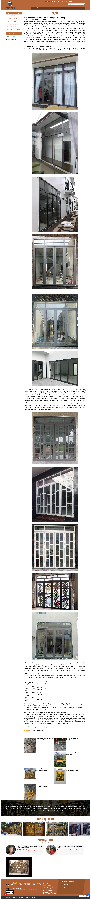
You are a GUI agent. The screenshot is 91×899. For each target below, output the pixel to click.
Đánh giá (41, 730)
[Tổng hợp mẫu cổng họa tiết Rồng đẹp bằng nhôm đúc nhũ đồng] (30, 779)
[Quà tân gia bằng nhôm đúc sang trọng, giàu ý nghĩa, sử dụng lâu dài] (60, 783)
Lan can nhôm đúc (12, 18)
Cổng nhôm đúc (11, 16)
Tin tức (75, 8)
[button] (31, 867)
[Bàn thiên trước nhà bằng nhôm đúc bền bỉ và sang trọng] (60, 767)
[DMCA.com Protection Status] (10, 893)
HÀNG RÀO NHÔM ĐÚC (48, 890)
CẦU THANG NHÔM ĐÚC (48, 888)
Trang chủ (35, 8)
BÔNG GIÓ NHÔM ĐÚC (48, 892)
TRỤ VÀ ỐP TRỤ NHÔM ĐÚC (49, 893)
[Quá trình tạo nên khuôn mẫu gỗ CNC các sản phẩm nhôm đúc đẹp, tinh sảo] (30, 752)
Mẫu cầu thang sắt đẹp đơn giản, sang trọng (40, 727)
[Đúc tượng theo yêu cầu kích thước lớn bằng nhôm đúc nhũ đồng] (30, 799)
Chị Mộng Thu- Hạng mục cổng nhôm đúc (29, 850)
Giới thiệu (43, 8)
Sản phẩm (51, 8)
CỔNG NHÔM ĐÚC (47, 885)
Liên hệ (82, 8)
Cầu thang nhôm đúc (12, 21)
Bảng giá (68, 8)
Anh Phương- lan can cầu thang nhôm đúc (69, 850)
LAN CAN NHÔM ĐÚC (48, 887)
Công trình (60, 8)
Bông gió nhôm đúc (12, 27)
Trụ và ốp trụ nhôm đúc (13, 29)
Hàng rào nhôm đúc (12, 24)
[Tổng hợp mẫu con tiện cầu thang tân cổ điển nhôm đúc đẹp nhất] (60, 751)
